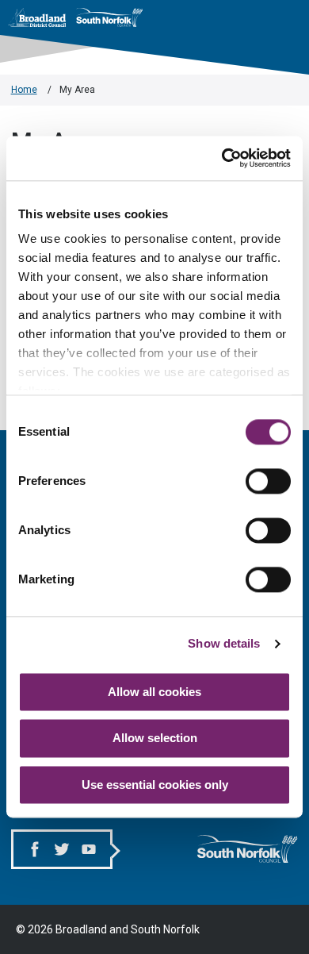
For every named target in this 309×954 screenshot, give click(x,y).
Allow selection (155, 738)
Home (24, 89)
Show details (224, 643)
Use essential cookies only (155, 784)
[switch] (268, 481)
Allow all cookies (154, 691)
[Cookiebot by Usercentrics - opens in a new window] (222, 158)
